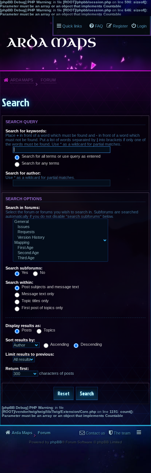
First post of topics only (42, 307)
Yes (24, 272)
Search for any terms (40, 163)
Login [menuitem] (142, 26)
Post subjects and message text (50, 287)
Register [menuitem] (120, 26)
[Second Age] (59, 253)
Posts (26, 330)
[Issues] (59, 227)
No (42, 272)
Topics (49, 330)
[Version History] (59, 237)
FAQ (99, 26)
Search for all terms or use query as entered (60, 156)
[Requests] (59, 232)
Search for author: (23, 173)
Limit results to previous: (29, 354)
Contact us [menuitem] (95, 433)
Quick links (72, 26)
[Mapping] (59, 242)
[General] (59, 221)
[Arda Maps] (51, 42)
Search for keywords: (26, 131)
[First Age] (59, 247)
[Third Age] (59, 258)
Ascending (59, 344)
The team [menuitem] (122, 433)
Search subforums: (24, 268)
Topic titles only (35, 300)
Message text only (37, 294)
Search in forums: (22, 207)
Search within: (19, 282)
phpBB (56, 442)
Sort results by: (20, 340)
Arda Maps (21, 80)
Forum (48, 80)
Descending (91, 344)
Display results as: (23, 325)
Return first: (17, 368)
